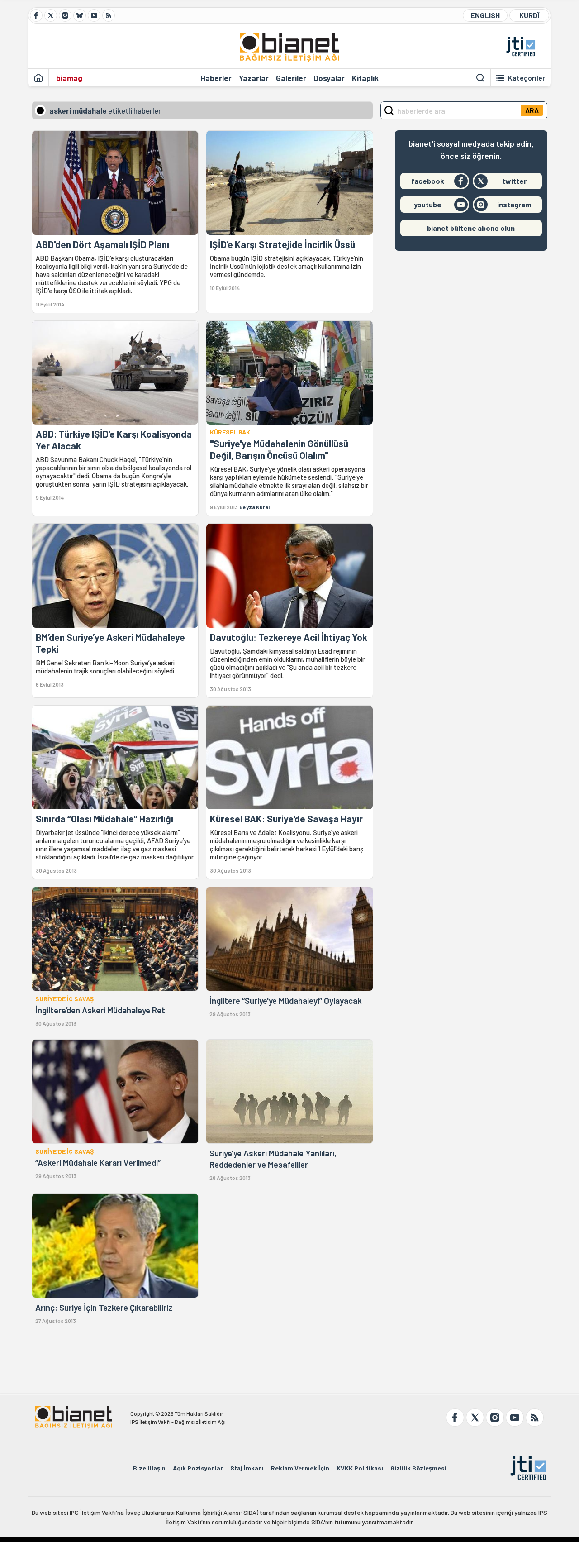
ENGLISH (485, 15)
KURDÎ (529, 15)
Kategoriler (526, 77)
